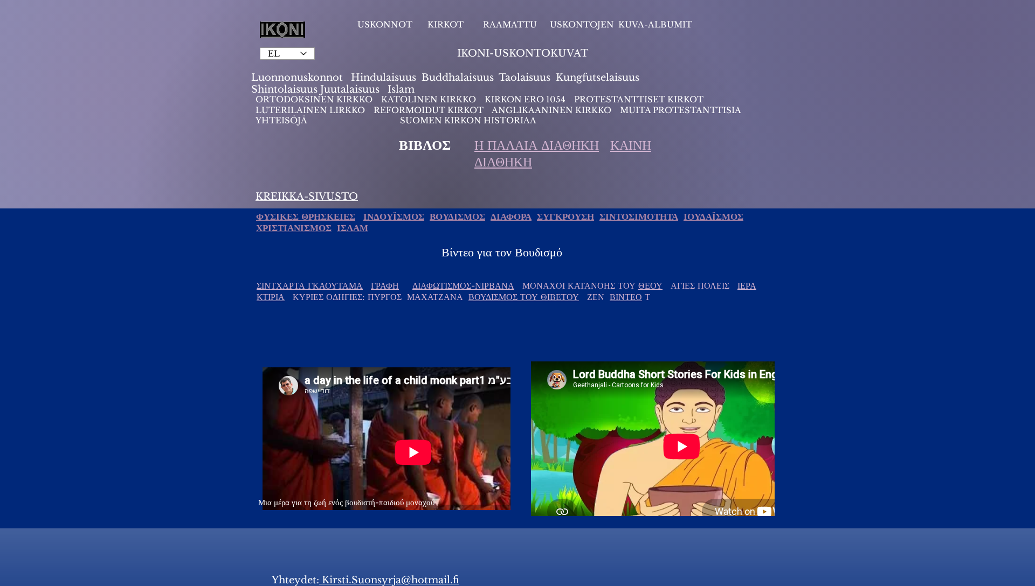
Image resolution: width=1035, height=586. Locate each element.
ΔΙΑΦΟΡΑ (511, 216)
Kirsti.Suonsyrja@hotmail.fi (389, 580)
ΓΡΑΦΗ (385, 285)
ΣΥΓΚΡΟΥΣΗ (565, 216)
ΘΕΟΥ (650, 285)
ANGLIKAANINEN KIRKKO (551, 110)
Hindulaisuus (382, 77)
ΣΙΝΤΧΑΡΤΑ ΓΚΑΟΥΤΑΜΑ (310, 285)
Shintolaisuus (285, 89)
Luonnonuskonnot (298, 77)
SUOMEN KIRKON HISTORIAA (468, 120)
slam (403, 89)
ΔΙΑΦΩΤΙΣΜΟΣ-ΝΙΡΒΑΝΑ (463, 285)
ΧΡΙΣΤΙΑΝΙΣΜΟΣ (294, 228)
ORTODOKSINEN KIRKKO (315, 99)
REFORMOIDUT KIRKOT (429, 110)
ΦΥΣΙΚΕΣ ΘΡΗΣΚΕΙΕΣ (305, 216)
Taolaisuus (524, 77)
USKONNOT (384, 24)
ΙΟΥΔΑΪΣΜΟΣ (713, 216)
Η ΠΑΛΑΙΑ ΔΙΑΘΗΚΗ (536, 145)
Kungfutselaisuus (597, 77)
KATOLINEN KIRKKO (429, 99)
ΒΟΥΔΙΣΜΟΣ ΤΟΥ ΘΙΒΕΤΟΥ (523, 296)
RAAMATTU (510, 24)
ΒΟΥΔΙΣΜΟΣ (457, 216)
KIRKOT (446, 24)
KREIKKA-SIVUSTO (307, 197)
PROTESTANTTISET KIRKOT (638, 99)
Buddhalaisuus (458, 77)
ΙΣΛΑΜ (352, 228)
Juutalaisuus (350, 89)
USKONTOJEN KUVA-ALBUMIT (621, 24)
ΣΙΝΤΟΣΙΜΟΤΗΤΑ (638, 216)
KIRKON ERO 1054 (525, 99)
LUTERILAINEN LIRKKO (311, 110)
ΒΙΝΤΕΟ (626, 296)
